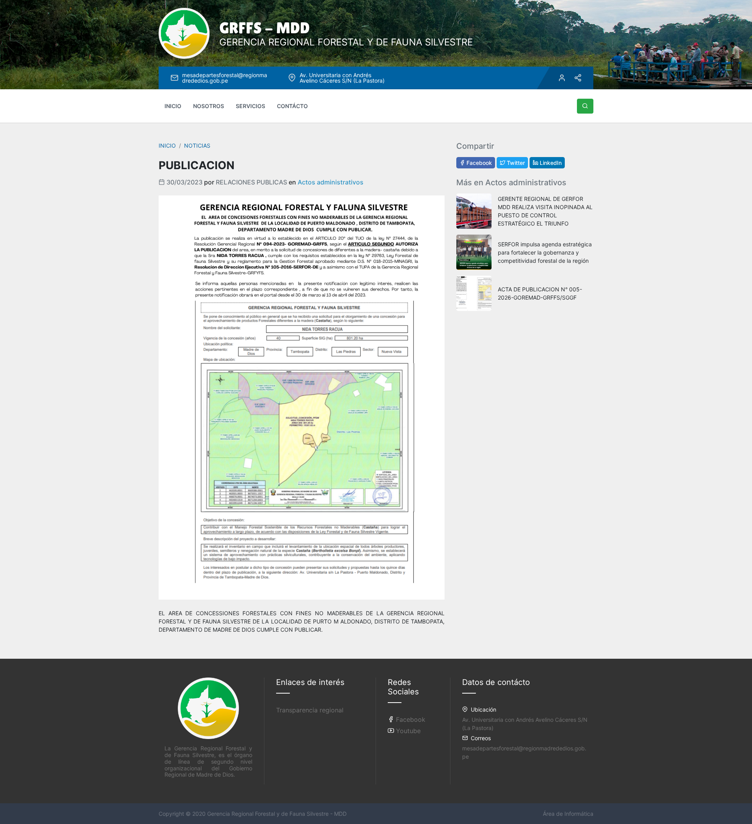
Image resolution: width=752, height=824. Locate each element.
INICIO (172, 106)
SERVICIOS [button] (250, 106)
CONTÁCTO (292, 106)
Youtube (407, 731)
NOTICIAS (197, 145)
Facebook (478, 162)
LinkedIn (550, 162)
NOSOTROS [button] (208, 106)
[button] (585, 106)
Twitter (515, 162)
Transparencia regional (309, 710)
